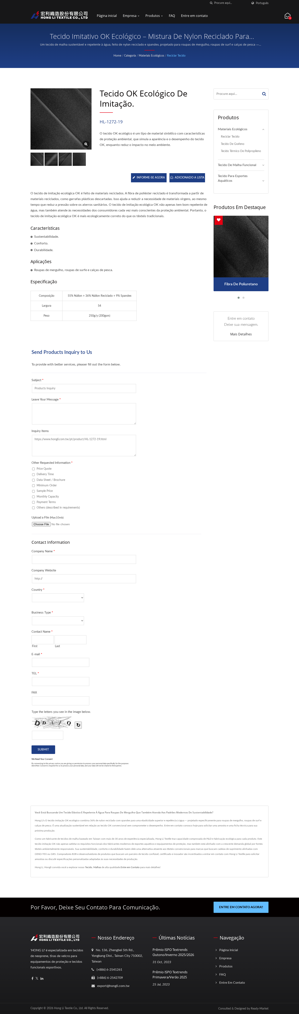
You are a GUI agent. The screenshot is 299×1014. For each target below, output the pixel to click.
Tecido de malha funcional (237, 165)
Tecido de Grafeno (232, 143)
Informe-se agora (151, 177)
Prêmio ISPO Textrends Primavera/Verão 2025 (170, 974)
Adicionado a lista (189, 177)
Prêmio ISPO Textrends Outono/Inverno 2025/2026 (173, 952)
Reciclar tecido (176, 55)
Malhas (97, 867)
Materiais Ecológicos (151, 55)
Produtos (153, 15)
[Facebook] (32, 978)
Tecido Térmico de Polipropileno (241, 151)
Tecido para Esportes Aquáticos (233, 178)
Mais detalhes (241, 334)
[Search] (264, 94)
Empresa (130, 15)
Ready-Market (259, 1008)
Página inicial (107, 15)
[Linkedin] (41, 978)
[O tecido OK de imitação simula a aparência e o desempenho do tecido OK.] (51, 159)
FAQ (172, 15)
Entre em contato (194, 15)
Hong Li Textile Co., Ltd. (68, 1008)
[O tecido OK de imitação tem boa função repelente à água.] (79, 159)
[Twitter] (36, 978)
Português (262, 3)
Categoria (130, 55)
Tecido (88, 867)
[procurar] (211, 3)
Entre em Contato (130, 867)
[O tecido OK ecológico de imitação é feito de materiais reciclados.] (65, 159)
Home (117, 55)
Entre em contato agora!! (241, 907)
